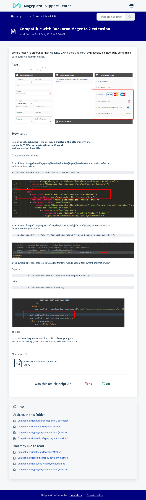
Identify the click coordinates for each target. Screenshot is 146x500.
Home (15, 16)
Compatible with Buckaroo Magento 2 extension (43, 420)
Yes (108, 384)
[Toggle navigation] (131, 5)
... (26, 16)
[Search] (130, 17)
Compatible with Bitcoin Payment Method (39, 426)
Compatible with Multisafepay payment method (43, 438)
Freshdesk (76, 495)
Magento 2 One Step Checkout (68, 52)
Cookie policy (95, 495)
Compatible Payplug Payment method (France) (42, 432)
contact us (72, 341)
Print (21, 407)
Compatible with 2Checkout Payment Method (41, 463)
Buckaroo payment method (31, 56)
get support (68, 338)
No (90, 384)
